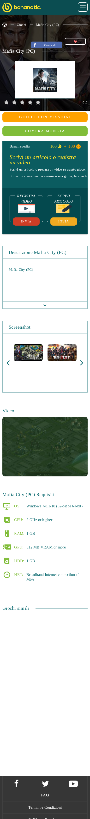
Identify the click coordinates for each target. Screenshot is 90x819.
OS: (16, 506)
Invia (26, 221)
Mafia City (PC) (47, 25)
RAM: (18, 533)
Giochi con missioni (45, 117)
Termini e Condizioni (45, 807)
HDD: (18, 561)
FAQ (45, 795)
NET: (18, 575)
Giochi (21, 25)
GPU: (18, 547)
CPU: (18, 520)
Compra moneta (45, 131)
